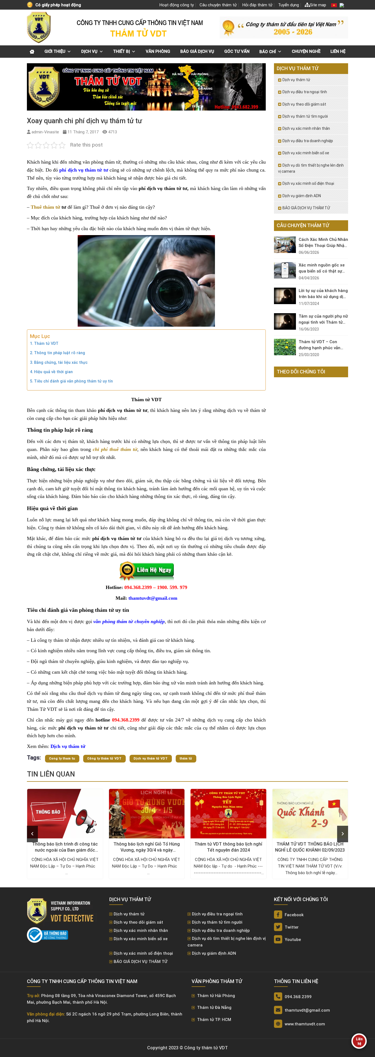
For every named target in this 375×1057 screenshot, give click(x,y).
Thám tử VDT (46, 343)
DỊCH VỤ (89, 51)
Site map (318, 4)
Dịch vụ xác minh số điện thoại (308, 183)
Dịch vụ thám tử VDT (151, 758)
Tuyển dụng (288, 4)
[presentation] (32, 834)
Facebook (294, 914)
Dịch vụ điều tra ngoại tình (304, 92)
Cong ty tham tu (62, 758)
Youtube (292, 939)
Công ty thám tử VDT (104, 758)
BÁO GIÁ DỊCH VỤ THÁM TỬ (306, 208)
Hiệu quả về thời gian (53, 372)
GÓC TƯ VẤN (237, 51)
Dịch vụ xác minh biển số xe (305, 153)
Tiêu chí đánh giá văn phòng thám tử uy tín (73, 381)
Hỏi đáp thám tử (257, 4)
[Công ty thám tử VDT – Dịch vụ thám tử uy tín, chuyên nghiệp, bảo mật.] (39, 27)
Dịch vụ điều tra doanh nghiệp (307, 141)
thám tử (186, 758)
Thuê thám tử (45, 207)
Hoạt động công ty (176, 4)
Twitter (291, 927)
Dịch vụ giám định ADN (301, 196)
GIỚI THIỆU (54, 51)
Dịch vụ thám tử (296, 80)
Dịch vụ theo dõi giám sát (304, 104)
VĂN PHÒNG (158, 51)
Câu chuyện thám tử (218, 4)
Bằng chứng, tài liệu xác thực (61, 362)
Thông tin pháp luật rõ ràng (59, 353)
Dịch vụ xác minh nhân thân (306, 128)
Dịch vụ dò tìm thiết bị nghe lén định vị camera (311, 168)
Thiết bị (121, 51)
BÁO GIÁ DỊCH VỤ (197, 51)
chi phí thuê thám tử (115, 449)
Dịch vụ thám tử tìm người (305, 116)
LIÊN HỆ (338, 51)
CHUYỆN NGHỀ (306, 51)
